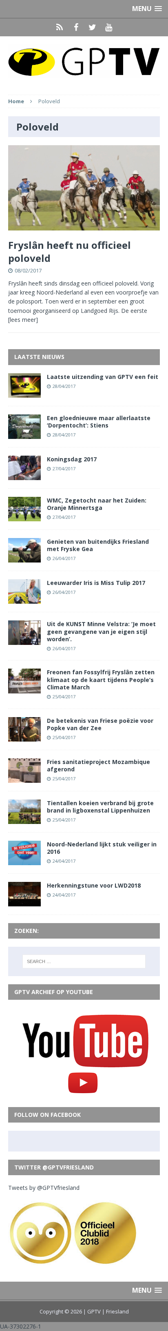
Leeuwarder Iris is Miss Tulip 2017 (96, 583)
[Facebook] (76, 27)
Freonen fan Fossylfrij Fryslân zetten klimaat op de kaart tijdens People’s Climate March (101, 679)
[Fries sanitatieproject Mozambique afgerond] (24, 778)
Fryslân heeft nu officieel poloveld (69, 251)
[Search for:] (84, 961)
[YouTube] (108, 27)
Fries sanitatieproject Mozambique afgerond (98, 765)
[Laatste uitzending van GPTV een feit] (24, 392)
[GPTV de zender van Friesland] (84, 61)
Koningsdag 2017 (72, 459)
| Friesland (115, 1311)
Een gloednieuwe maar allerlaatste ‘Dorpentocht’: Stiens (98, 421)
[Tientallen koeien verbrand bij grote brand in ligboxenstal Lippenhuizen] (24, 819)
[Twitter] (92, 27)
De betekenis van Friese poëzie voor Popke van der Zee (100, 724)
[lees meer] (23, 319)
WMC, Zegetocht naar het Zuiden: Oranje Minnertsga (96, 504)
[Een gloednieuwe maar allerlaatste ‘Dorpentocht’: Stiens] (24, 434)
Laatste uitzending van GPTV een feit (102, 377)
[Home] (59, 27)
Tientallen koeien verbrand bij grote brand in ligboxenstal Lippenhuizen (100, 806)
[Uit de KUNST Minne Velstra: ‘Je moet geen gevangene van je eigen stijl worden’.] (24, 640)
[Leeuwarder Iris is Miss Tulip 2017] (24, 599)
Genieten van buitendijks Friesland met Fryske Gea (98, 545)
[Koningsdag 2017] (24, 475)
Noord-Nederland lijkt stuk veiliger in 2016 (102, 847)
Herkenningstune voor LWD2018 (94, 885)
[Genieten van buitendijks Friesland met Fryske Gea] (24, 558)
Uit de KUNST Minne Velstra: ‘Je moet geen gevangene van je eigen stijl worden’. (101, 631)
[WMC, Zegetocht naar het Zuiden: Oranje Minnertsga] (24, 516)
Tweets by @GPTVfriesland (44, 1187)
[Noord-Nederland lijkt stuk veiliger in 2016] (24, 860)
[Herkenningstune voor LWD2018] (24, 902)
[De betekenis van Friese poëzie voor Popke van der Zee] (24, 736)
